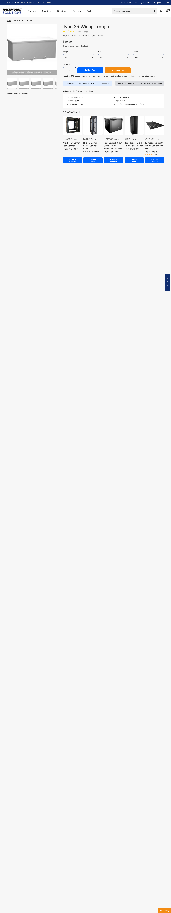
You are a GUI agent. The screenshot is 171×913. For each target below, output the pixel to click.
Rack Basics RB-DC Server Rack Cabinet (134, 144)
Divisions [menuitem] (61, 11)
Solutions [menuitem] (46, 11)
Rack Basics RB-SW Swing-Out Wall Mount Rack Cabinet (113, 146)
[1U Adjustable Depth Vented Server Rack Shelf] (154, 125)
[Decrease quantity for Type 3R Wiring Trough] (65, 70)
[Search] (154, 11)
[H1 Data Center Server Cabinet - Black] (93, 125)
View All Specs (77, 91)
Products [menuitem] (31, 11)
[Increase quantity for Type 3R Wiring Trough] (74, 70)
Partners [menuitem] (76, 11)
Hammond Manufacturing (70, 139)
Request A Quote (161, 2)
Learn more (104, 83)
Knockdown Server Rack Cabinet (71, 144)
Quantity (66, 64)
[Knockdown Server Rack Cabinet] (72, 125)
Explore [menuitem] (90, 11)
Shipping (66, 46)
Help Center (126, 2)
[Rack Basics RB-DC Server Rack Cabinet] (134, 125)
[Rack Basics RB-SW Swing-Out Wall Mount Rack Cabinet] (113, 125)
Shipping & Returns (143, 2)
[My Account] (161, 11)
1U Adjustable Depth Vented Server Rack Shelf (154, 146)
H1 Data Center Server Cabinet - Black (90, 146)
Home (9, 20)
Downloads (89, 91)
